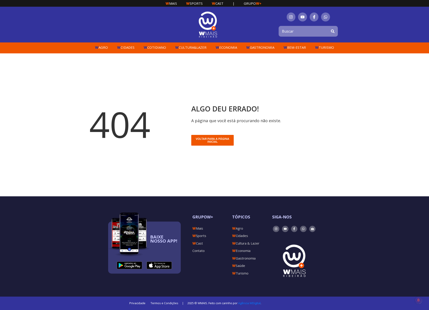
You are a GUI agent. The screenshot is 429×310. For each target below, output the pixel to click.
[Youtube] (302, 17)
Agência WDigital (249, 303)
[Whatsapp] (325, 17)
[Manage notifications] (418, 300)
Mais (171, 3)
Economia (226, 47)
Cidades (126, 47)
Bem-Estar (295, 47)
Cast (217, 3)
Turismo (324, 47)
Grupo (252, 3)
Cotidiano (155, 47)
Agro (101, 47)
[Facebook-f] (314, 17)
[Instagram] (291, 17)
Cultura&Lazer (190, 47)
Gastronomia (260, 47)
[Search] (333, 31)
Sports (194, 3)
